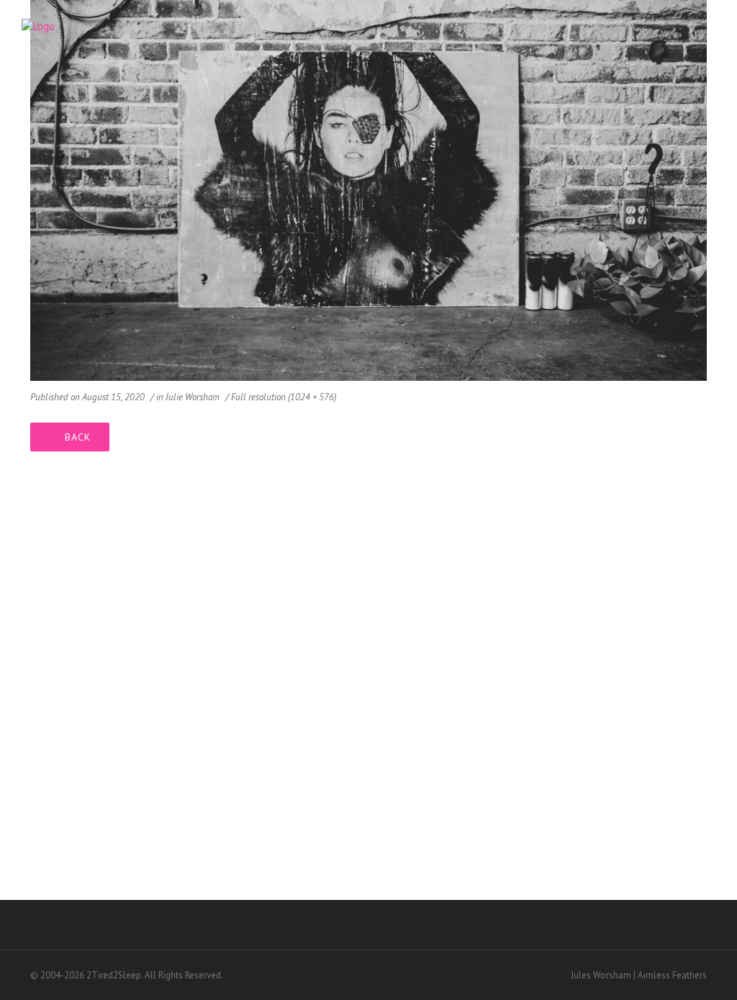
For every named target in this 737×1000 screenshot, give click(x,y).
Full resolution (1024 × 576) (283, 397)
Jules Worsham (601, 975)
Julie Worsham (193, 397)
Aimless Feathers (672, 975)
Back (78, 437)
